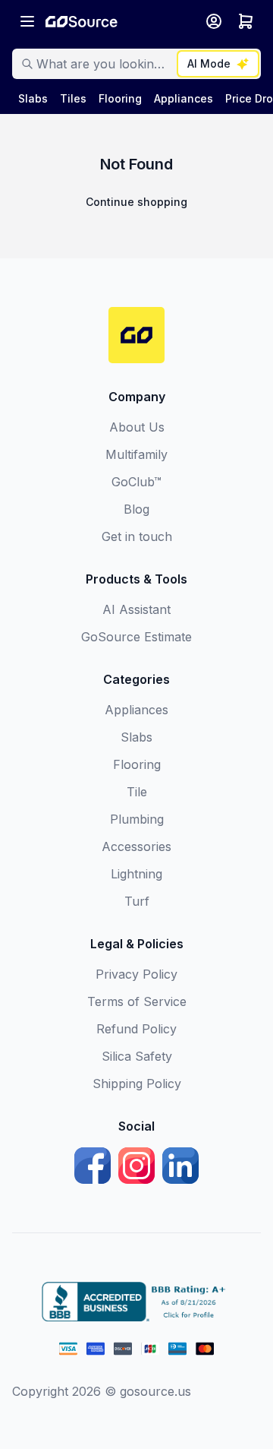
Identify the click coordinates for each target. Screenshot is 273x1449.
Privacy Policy (136, 974)
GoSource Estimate (136, 636)
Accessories (136, 846)
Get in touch (137, 536)
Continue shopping (136, 201)
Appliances (136, 709)
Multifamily (136, 454)
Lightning (136, 873)
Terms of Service (137, 1001)
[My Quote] (246, 21)
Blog (136, 509)
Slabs (136, 737)
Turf (136, 901)
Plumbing (137, 819)
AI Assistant (136, 609)
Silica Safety (137, 1056)
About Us (137, 427)
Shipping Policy (137, 1083)
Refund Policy (136, 1028)
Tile (137, 791)
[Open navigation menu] (27, 21)
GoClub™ (136, 481)
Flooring (137, 764)
